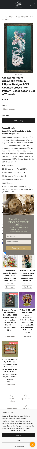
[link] (18, 445)
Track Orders (11, 409)
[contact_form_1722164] (32, 444)
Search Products (11, 400)
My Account (25, 399)
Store (11, 17)
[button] (18, 4)
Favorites (25, 409)
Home (4, 17)
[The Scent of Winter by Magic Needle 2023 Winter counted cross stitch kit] (10, 260)
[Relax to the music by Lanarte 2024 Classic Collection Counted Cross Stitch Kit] (27, 260)
